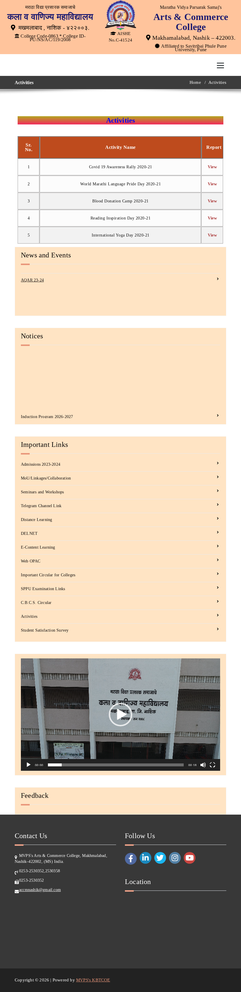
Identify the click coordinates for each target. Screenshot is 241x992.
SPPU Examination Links (43, 589)
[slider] (116, 764)
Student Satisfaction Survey (44, 630)
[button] (120, 714)
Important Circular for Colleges (48, 575)
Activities (29, 616)
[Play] (28, 765)
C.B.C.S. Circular (36, 602)
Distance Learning (36, 519)
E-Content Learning (38, 547)
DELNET (29, 533)
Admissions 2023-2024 (40, 464)
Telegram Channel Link (41, 506)
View (212, 167)
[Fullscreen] (212, 765)
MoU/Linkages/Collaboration (46, 478)
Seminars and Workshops (42, 492)
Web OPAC (31, 561)
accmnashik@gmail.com (40, 890)
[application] (120, 714)
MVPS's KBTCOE (93, 980)
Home (195, 82)
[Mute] (203, 765)
